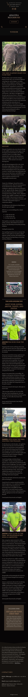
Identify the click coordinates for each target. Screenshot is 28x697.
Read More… (18, 663)
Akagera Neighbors (14, 16)
